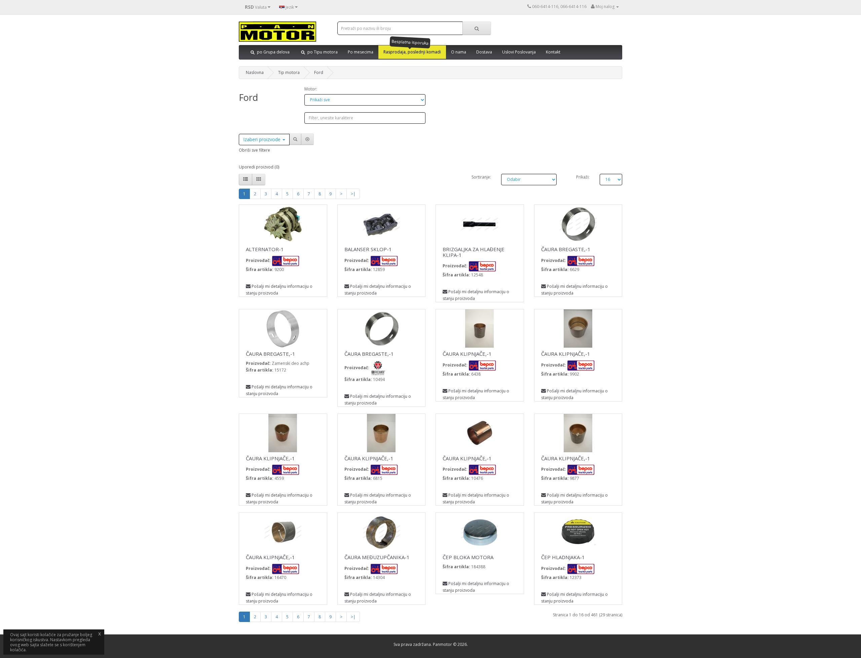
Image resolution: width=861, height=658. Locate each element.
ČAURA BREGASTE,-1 (566, 249)
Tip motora (289, 72)
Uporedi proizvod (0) (259, 167)
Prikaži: (583, 177)
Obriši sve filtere (254, 150)
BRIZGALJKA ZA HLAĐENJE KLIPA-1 (473, 252)
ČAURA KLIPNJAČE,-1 (467, 353)
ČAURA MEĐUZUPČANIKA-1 (377, 557)
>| (353, 194)
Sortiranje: (481, 177)
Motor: (310, 89)
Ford (318, 72)
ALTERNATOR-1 (265, 249)
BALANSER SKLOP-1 (368, 249)
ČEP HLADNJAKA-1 (563, 557)
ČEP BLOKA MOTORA (468, 557)
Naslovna (255, 72)
